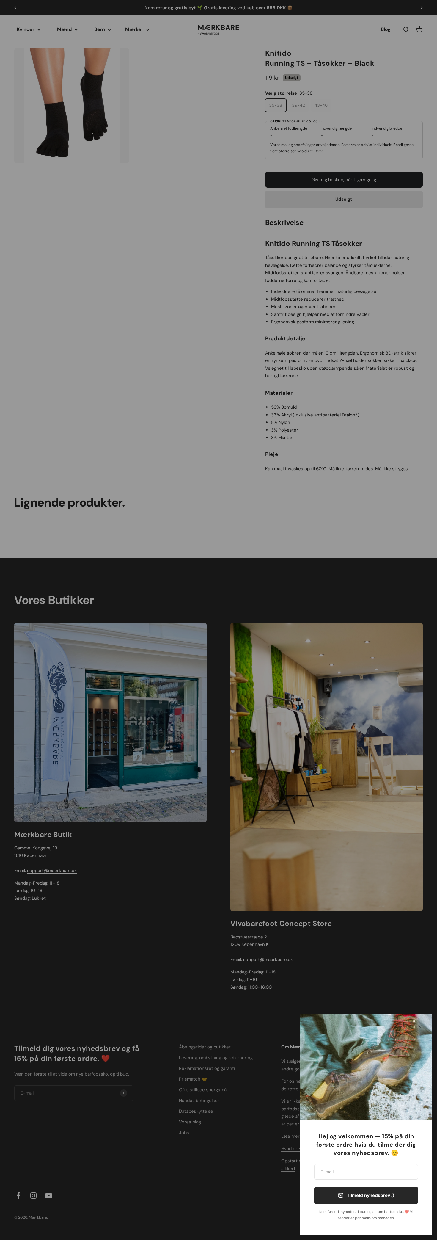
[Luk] (420, 1026)
